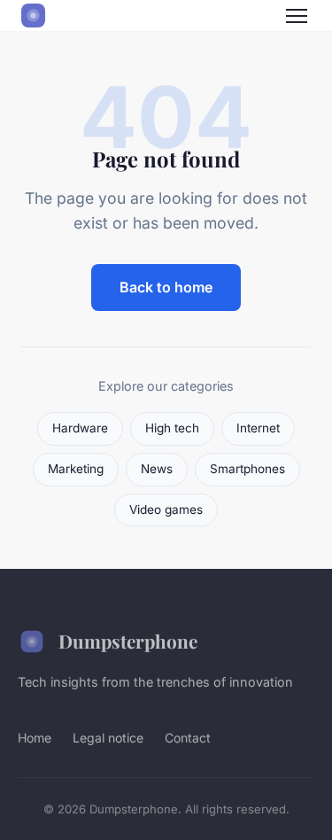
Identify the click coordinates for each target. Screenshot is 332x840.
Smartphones (247, 469)
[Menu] (296, 16)
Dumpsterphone (127, 640)
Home (34, 737)
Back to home (166, 287)
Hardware (80, 428)
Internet (258, 428)
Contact (188, 737)
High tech (172, 428)
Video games (166, 509)
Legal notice (108, 737)
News (157, 469)
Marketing (76, 469)
